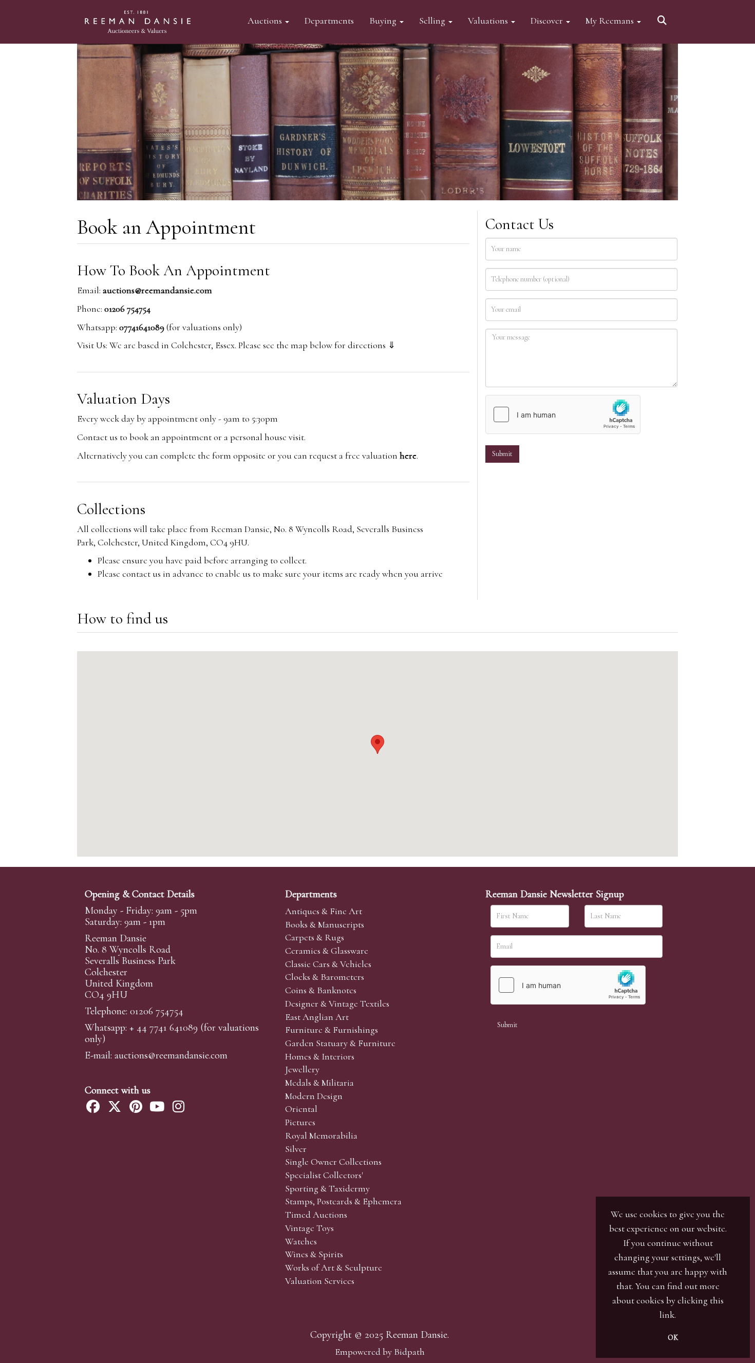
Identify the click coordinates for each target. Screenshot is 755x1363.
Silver (296, 1148)
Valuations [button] (489, 20)
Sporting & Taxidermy (327, 1188)
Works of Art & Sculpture (333, 1267)
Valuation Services (319, 1280)
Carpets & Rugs (314, 937)
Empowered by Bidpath (380, 1351)
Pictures (300, 1122)
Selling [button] (433, 20)
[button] (663, 17)
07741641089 (141, 327)
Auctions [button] (266, 20)
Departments (329, 20)
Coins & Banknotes (320, 990)
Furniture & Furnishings (331, 1029)
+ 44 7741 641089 (163, 1027)
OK (673, 1337)
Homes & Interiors (319, 1056)
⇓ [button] (391, 345)
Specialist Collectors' (324, 1175)
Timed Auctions (316, 1214)
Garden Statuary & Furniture (340, 1043)
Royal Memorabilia (321, 1135)
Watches (301, 1241)
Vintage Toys (309, 1228)
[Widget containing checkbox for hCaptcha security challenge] (562, 414)
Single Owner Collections (333, 1161)
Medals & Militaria (319, 1082)
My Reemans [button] (611, 20)
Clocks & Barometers (324, 976)
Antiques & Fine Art (323, 911)
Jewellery (302, 1069)
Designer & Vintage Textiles (337, 1003)
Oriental (301, 1108)
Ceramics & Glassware (326, 950)
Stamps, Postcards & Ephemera (343, 1201)
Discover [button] (548, 20)
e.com (171, 1055)
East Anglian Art (317, 1017)
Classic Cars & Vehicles (328, 964)
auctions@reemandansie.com (157, 290)
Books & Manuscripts (324, 924)
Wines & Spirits (314, 1254)
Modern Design (314, 1096)
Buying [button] (384, 20)
